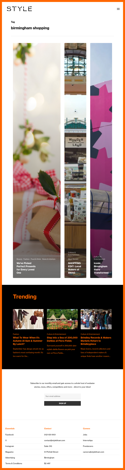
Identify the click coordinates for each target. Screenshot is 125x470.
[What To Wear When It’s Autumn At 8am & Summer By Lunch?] (28, 333)
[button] (118, 9)
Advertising (10, 458)
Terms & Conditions (13, 463)
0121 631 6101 (50, 435)
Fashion (26, 259)
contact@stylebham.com (54, 440)
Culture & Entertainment (73, 253)
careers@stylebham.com (93, 452)
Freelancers (88, 446)
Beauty (19, 259)
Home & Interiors (48, 259)
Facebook (9, 435)
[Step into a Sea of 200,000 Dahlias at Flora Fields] (62, 332)
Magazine (9, 452)
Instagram (9, 446)
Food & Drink (36, 259)
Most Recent (73, 259)
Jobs (85, 435)
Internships (88, 440)
